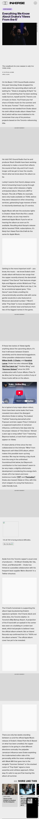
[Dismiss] (35, 799)
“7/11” (19, 477)
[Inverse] (17, 3)
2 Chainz (16, 360)
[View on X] (19, 251)
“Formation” (30, 477)
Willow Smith (7, 360)
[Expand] (28, 799)
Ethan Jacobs (10, 72)
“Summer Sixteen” (10, 369)
